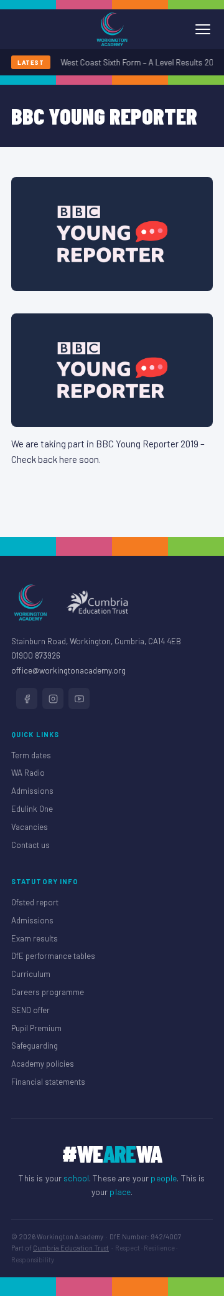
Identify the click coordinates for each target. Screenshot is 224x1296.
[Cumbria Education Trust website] (97, 602)
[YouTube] (79, 698)
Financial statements (48, 1082)
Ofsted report (34, 902)
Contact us (30, 845)
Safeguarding (34, 1046)
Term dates (31, 755)
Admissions (32, 791)
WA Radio (28, 773)
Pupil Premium (36, 1028)
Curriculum (30, 974)
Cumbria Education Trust (71, 1248)
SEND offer (30, 1010)
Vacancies (29, 827)
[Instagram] (52, 698)
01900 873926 (35, 655)
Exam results (34, 938)
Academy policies (42, 1064)
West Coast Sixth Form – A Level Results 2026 (140, 62)
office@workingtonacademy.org (68, 670)
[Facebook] (26, 698)
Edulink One (32, 809)
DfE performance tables (53, 956)
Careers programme (47, 992)
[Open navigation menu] (203, 29)
